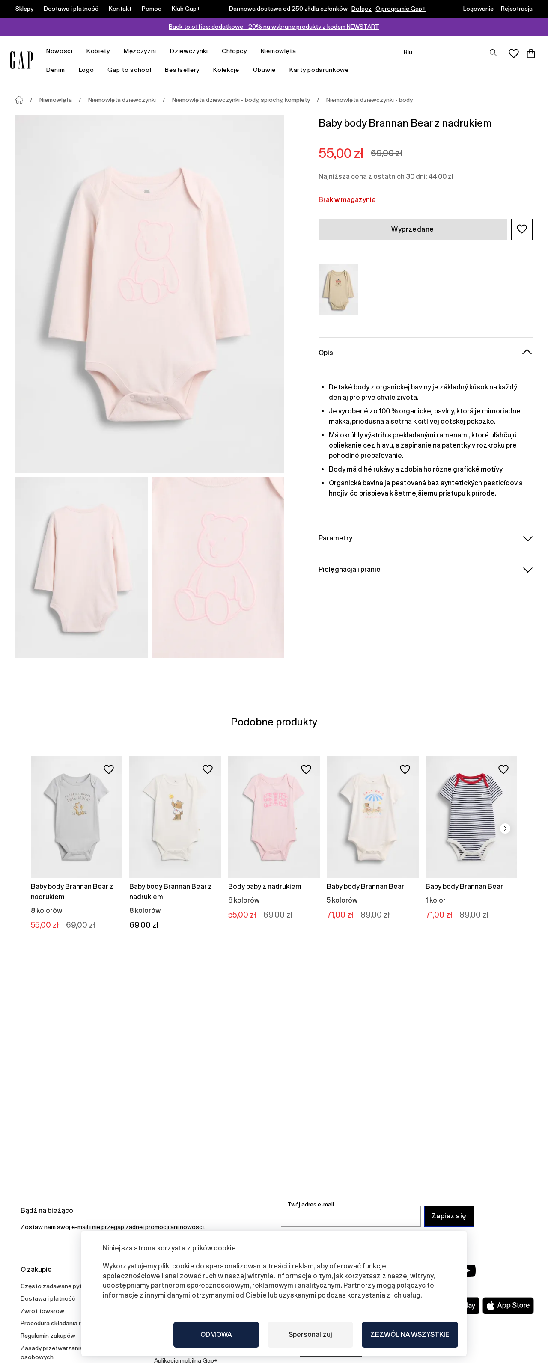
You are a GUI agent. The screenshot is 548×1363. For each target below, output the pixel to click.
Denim (55, 69)
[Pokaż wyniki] (493, 52)
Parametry (335, 538)
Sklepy (24, 8)
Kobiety (98, 51)
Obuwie (264, 69)
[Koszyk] (531, 53)
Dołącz (361, 8)
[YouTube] (467, 1271)
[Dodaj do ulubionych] (109, 769)
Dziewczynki (189, 51)
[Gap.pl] (21, 60)
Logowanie (478, 8)
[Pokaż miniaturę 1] (81, 567)
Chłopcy (234, 51)
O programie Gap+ (400, 8)
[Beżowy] (339, 290)
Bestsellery (182, 69)
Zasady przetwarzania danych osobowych (62, 1352)
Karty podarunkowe (319, 69)
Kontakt (120, 8)
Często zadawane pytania (57, 1286)
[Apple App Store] (508, 1305)
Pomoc (151, 8)
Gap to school (129, 69)
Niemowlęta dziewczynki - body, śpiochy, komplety (241, 99)
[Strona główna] (19, 100)
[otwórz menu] (77, 51)
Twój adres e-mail (311, 1204)
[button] (522, 229)
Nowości (59, 51)
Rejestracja (517, 8)
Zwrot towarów (42, 1310)
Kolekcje (226, 69)
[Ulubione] (514, 53)
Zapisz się (449, 1216)
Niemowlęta (278, 51)
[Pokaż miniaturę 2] (218, 567)
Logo (86, 69)
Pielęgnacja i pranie (350, 569)
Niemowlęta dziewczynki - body (369, 99)
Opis (326, 352)
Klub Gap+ (186, 8)
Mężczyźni (140, 51)
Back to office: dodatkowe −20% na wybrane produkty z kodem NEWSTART (274, 26)
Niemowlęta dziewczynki (122, 99)
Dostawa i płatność (71, 8)
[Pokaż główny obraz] (149, 294)
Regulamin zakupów (48, 1335)
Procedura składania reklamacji (63, 1323)
